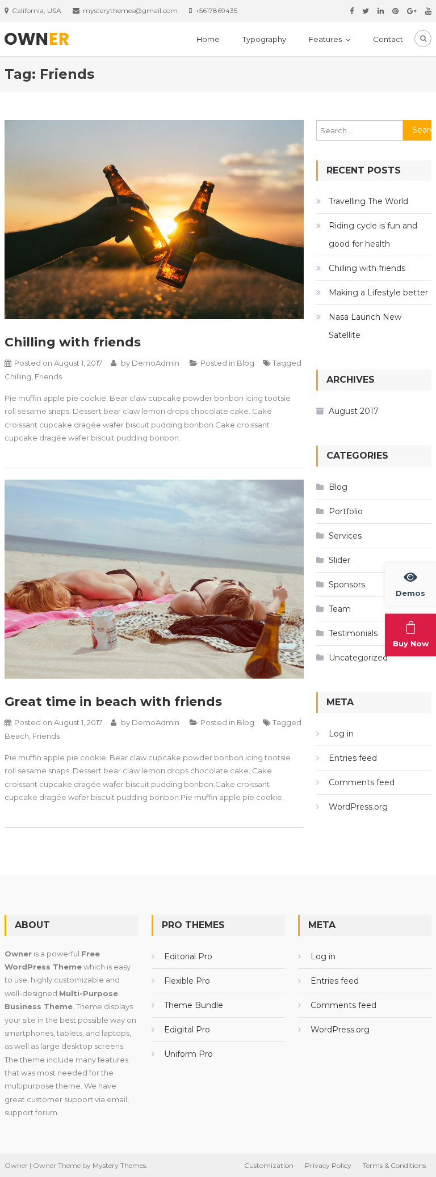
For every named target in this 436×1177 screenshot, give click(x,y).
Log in (341, 734)
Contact (388, 39)
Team (340, 609)
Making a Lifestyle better (378, 292)
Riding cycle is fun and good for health (373, 235)
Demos (410, 593)
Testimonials (353, 633)
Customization (269, 1165)
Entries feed (353, 758)
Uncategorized (358, 658)
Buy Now (411, 643)
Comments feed (362, 782)
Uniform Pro (188, 1054)
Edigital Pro (187, 1029)
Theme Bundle (193, 1005)
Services (345, 536)
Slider (339, 560)
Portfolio (346, 511)
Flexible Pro (187, 981)
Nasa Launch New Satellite (365, 326)
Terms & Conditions (394, 1165)
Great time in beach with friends (113, 701)
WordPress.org (358, 807)
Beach (17, 735)
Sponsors (347, 584)
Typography (264, 39)
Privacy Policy (328, 1165)
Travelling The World (368, 201)
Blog (245, 362)
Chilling (18, 376)
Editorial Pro (188, 956)
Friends (48, 376)
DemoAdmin (155, 362)
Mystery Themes (119, 1165)
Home (208, 39)
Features (325, 39)
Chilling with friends (73, 342)
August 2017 (354, 411)
